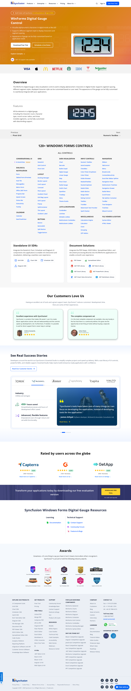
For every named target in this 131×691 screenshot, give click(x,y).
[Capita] (94, 381)
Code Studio (16, 638)
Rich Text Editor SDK (18, 618)
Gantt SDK (15, 615)
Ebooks (51, 626)
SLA (50, 615)
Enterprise (40, 3)
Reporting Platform (18, 644)
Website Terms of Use (38, 685)
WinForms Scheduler (72, 617)
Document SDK (17, 626)
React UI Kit (38, 657)
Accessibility (53, 640)
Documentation (95, 631)
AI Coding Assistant (39, 13)
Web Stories (53, 643)
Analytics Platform (18, 641)
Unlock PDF (38, 614)
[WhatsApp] (110, 624)
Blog (91, 609)
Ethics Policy (76, 685)
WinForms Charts (71, 609)
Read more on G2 (65, 477)
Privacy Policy (15, 685)
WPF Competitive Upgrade (74, 657)
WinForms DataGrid (72, 606)
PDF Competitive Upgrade (74, 660)
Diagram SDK (16, 621)
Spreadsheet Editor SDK (20, 635)
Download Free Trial (111, 491)
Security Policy (51, 685)
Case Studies (53, 631)
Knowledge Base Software (20, 652)
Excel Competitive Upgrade (74, 666)
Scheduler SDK (17, 612)
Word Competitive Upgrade (74, 663)
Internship (93, 618)
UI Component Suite (18, 603)
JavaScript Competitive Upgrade (76, 643)
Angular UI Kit (38, 662)
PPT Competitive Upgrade (74, 668)
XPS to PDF (37, 623)
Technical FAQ (53, 634)
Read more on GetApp (102, 477)
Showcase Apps (95, 643)
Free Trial (37, 603)
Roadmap (93, 649)
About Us (70, 3)
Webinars (52, 646)
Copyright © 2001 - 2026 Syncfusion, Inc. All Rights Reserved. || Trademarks (32, 688)
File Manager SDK (18, 624)
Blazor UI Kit (38, 660)
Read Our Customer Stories (22, 369)
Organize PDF (38, 626)
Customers (93, 606)
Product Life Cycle (54, 618)
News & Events (94, 612)
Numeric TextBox (110, 135)
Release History (95, 652)
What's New (94, 646)
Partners (92, 621)
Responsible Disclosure (63, 685)
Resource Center (54, 649)
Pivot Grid (17, 135)
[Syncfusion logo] (20, 680)
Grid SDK (15, 606)
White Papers (53, 629)
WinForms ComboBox (72, 623)
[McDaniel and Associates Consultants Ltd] (38, 381)
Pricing (62, 3)
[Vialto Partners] (111, 381)
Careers (92, 615)
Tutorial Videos (95, 637)
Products (30, 3)
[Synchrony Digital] (75, 381)
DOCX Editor (38, 631)
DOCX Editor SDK (17, 632)
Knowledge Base (54, 606)
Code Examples (54, 637)
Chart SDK (15, 609)
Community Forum (55, 603)
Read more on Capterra (27, 477)
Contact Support (54, 609)
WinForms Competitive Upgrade (76, 654)
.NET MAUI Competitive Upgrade (76, 651)
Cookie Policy (25, 685)
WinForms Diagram (72, 614)
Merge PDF (37, 617)
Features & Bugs (54, 612)
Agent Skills (49, 13)
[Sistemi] (56, 381)
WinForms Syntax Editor (73, 629)
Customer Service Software (21, 649)
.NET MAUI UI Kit (39, 654)
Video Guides (94, 640)
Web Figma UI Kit (39, 665)
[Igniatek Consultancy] (20, 381)
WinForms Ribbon (71, 612)
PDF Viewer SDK (17, 629)
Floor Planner (38, 629)
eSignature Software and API (21, 647)
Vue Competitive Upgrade (74, 648)
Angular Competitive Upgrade (75, 640)
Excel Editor (38, 634)
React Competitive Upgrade (74, 645)
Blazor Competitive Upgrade (75, 637)
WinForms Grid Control (73, 620)
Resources (52, 3)
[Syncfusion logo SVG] (18, 3)
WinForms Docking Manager (75, 626)
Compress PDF (39, 620)
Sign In (102, 3)
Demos (92, 629)
